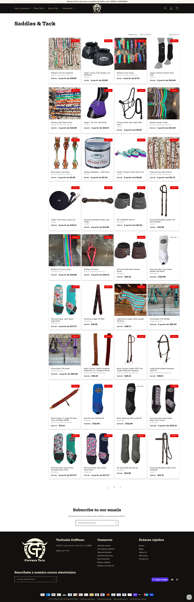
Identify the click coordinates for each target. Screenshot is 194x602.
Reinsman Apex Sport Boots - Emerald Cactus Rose (62, 469)
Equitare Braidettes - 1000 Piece (96, 172)
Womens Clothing (105, 556)
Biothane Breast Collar (159, 122)
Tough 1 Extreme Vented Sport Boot (162, 74)
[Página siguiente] (120, 487)
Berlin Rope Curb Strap (60, 172)
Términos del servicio (121, 599)
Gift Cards (143, 556)
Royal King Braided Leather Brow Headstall (163, 469)
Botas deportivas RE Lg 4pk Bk (129, 418)
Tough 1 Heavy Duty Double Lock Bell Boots (97, 74)
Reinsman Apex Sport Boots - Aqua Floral (62, 320)
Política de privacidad (104, 599)
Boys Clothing (103, 559)
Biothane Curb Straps (125, 73)
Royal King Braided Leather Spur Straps (97, 221)
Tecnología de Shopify (70, 599)
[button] (22, 8)
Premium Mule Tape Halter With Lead (129, 123)
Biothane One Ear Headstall (62, 73)
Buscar (142, 546)
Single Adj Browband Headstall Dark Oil (162, 369)
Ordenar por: (133, 35)
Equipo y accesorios (105, 566)
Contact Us (143, 559)
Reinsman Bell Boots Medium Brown (128, 270)
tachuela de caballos (106, 549)
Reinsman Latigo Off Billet (94, 319)
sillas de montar (104, 546)
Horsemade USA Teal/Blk (160, 319)
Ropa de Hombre (104, 552)
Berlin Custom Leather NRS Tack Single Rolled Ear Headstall (130, 369)
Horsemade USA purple (60, 368)
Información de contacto (138, 599)
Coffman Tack (58, 599)
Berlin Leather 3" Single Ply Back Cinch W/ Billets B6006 (64, 419)
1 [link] (107, 487)
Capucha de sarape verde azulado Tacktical (130, 320)
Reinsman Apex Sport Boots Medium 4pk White (161, 270)
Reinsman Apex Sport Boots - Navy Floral (95, 469)
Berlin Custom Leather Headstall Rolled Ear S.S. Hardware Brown (97, 369)
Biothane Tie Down (91, 269)
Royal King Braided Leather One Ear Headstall (162, 221)
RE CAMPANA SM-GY (126, 220)
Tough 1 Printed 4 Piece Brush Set (130, 172)
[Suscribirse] (115, 523)
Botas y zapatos (103, 562)
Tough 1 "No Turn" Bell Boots (95, 122)
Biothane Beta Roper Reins (61, 122)
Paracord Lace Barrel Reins (161, 172)
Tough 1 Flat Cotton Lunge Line (63, 220)
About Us (143, 552)
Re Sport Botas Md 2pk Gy (127, 468)
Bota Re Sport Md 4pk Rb (94, 418)
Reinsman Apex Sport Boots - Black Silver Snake (161, 419)
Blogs (141, 549)
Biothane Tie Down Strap (61, 269)
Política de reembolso (87, 599)
